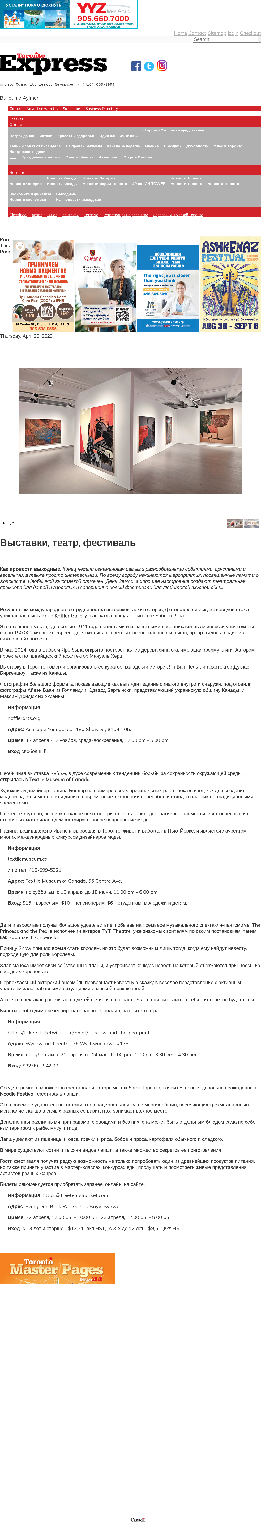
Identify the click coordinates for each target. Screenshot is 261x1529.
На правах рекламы (84, 146)
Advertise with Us (42, 108)
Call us (15, 108)
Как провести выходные (78, 199)
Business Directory (101, 108)
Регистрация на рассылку (126, 214)
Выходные (66, 194)
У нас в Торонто (228, 146)
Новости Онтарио (26, 183)
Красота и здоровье (76, 135)
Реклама (91, 214)
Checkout (250, 33)
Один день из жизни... (118, 135)
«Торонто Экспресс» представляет (174, 130)
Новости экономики (28, 199)
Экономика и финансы (30, 194)
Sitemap (217, 33)
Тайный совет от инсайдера (35, 146)
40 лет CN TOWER (148, 183)
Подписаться (15, 1425)
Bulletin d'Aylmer (19, 98)
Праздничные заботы (41, 157)
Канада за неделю (123, 146)
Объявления (14, 1443)
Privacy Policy (23, 1526)
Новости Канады (62, 178)
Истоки (45, 135)
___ (13, 157)
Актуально (108, 157)
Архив (37, 214)
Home (180, 33)
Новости (17, 172)
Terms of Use (5, 1526)
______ (150, 135)
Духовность (197, 146)
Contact (197, 33)
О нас (52, 214)
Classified (18, 214)
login (233, 33)
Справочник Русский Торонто (178, 214)
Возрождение (22, 135)
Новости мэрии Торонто (105, 183)
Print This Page (5, 245)
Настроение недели (27, 151)
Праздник (172, 146)
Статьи (16, 124)
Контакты (70, 214)
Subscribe (71, 108)
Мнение (152, 146)
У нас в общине (80, 157)
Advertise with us (20, 1491)
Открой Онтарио (138, 157)
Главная (17, 119)
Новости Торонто (186, 178)
